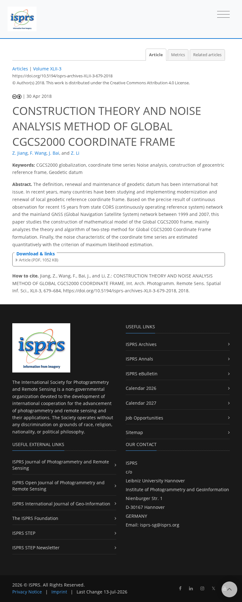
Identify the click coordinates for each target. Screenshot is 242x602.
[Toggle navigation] (223, 14)
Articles (20, 69)
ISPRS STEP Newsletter (36, 548)
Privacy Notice (27, 592)
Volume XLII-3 (47, 69)
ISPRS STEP (23, 533)
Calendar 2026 (141, 388)
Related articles (207, 54)
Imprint (59, 592)
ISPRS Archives (141, 344)
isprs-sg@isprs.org (159, 525)
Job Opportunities (144, 418)
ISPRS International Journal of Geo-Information (61, 504)
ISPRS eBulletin (142, 374)
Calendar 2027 (141, 403)
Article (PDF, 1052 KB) (38, 260)
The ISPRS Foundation (35, 518)
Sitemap (134, 432)
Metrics (178, 54)
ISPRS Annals (139, 359)
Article (156, 54)
